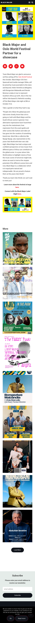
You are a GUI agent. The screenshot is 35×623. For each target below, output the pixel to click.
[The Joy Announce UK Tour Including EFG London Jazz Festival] (17, 422)
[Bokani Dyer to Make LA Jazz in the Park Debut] (17, 318)
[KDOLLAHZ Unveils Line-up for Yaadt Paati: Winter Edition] (17, 352)
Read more (21, 618)
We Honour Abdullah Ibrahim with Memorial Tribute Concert (17, 535)
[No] (31, 615)
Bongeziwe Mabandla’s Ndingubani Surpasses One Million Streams (16, 500)
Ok (11, 618)
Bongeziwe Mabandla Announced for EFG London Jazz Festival (16, 396)
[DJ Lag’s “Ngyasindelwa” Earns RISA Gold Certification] (17, 456)
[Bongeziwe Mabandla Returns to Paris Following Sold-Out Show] (17, 248)
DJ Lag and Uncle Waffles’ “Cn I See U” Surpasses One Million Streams (16, 292)
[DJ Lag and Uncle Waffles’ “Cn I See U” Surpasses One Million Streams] (17, 283)
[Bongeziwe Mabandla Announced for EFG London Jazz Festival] (17, 387)
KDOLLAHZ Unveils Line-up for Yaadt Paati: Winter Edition (16, 361)
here (17, 187)
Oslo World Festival (25, 77)
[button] (29, 2)
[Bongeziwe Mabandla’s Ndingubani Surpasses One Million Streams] (17, 491)
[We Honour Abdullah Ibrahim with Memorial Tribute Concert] (17, 526)
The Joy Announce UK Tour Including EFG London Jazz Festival (16, 431)
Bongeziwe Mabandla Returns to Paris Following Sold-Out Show (15, 257)
